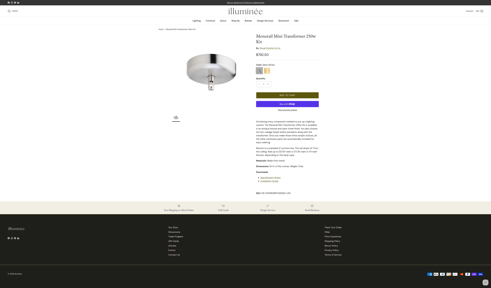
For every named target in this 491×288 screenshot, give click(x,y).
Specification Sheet (270, 177)
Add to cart (287, 95)
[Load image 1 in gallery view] (211, 72)
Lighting (197, 20)
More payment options (287, 110)
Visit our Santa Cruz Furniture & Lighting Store (245, 3)
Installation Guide (269, 181)
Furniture (210, 20)
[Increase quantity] (268, 84)
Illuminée (18, 274)
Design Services (265, 20)
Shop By (235, 20)
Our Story (173, 227)
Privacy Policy (332, 250)
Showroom (283, 20)
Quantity (260, 78)
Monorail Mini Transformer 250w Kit (180, 29)
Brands (248, 20)
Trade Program (175, 236)
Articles (172, 245)
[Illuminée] (246, 11)
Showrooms (174, 232)
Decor (223, 20)
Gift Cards (173, 241)
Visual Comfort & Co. (270, 48)
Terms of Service (333, 254)
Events (171, 250)
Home (161, 29)
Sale (296, 20)
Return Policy (331, 245)
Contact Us (174, 254)
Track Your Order (333, 227)
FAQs (327, 232)
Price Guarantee (333, 236)
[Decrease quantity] (258, 84)
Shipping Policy (332, 241)
